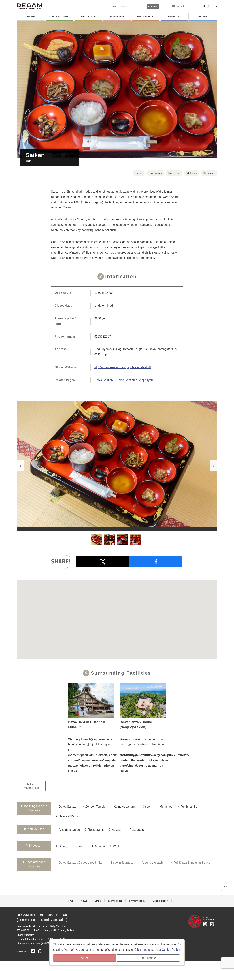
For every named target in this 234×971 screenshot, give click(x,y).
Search (154, 6)
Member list (115, 900)
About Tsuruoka (60, 16)
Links (98, 900)
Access (112, 6)
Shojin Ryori (174, 173)
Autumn (100, 846)
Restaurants (209, 173)
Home (69, 900)
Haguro (138, 173)
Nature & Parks (68, 816)
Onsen (147, 806)
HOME (31, 16)
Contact (180, 6)
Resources (174, 16)
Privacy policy (137, 900)
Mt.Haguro (191, 173)
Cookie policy (160, 900)
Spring (63, 846)
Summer (81, 846)
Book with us (145, 16)
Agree (85, 957)
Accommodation (69, 829)
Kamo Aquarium (124, 806)
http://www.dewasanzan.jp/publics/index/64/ (122, 367)
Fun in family (188, 806)
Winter (117, 846)
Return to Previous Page (31, 786)
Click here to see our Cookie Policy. (157, 949)
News (84, 900)
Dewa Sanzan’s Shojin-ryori (134, 380)
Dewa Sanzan (88, 16)
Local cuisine (155, 173)
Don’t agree (148, 957)
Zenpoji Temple (95, 806)
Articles (203, 16)
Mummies (166, 806)
